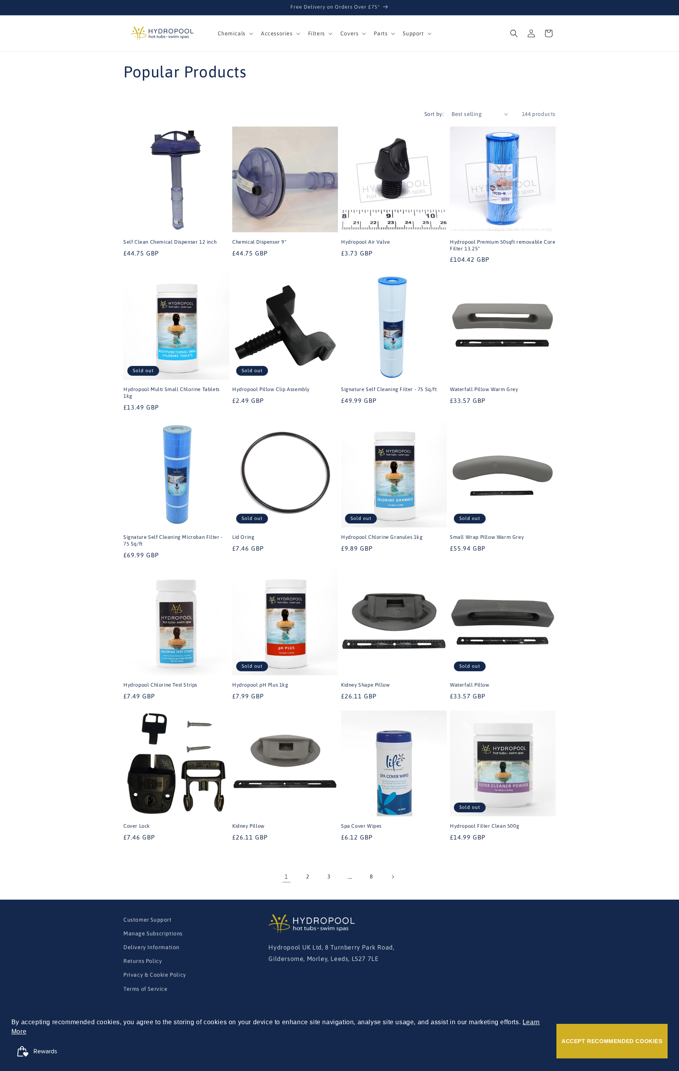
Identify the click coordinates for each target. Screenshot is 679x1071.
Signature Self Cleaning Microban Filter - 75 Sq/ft (173, 540)
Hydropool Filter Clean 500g (484, 826)
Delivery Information (151, 947)
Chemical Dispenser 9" (259, 242)
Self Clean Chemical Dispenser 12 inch (170, 242)
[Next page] (392, 876)
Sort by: (434, 114)
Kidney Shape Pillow (365, 685)
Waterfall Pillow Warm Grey (484, 389)
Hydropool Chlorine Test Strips (160, 685)
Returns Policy (142, 961)
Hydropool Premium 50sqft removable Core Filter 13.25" (502, 245)
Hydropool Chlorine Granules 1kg (382, 537)
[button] (234, 33)
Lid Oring (243, 537)
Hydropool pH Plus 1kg (260, 685)
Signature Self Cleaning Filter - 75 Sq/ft (389, 389)
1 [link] (286, 876)
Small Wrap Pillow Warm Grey (487, 537)
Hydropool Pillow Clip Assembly (271, 389)
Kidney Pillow (248, 826)
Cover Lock (136, 826)
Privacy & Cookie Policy (154, 975)
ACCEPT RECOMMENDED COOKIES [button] (612, 1041)
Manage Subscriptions (153, 933)
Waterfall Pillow (470, 685)
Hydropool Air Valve (365, 242)
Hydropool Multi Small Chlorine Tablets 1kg (171, 392)
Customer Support (147, 920)
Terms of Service (145, 989)
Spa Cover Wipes (361, 826)
